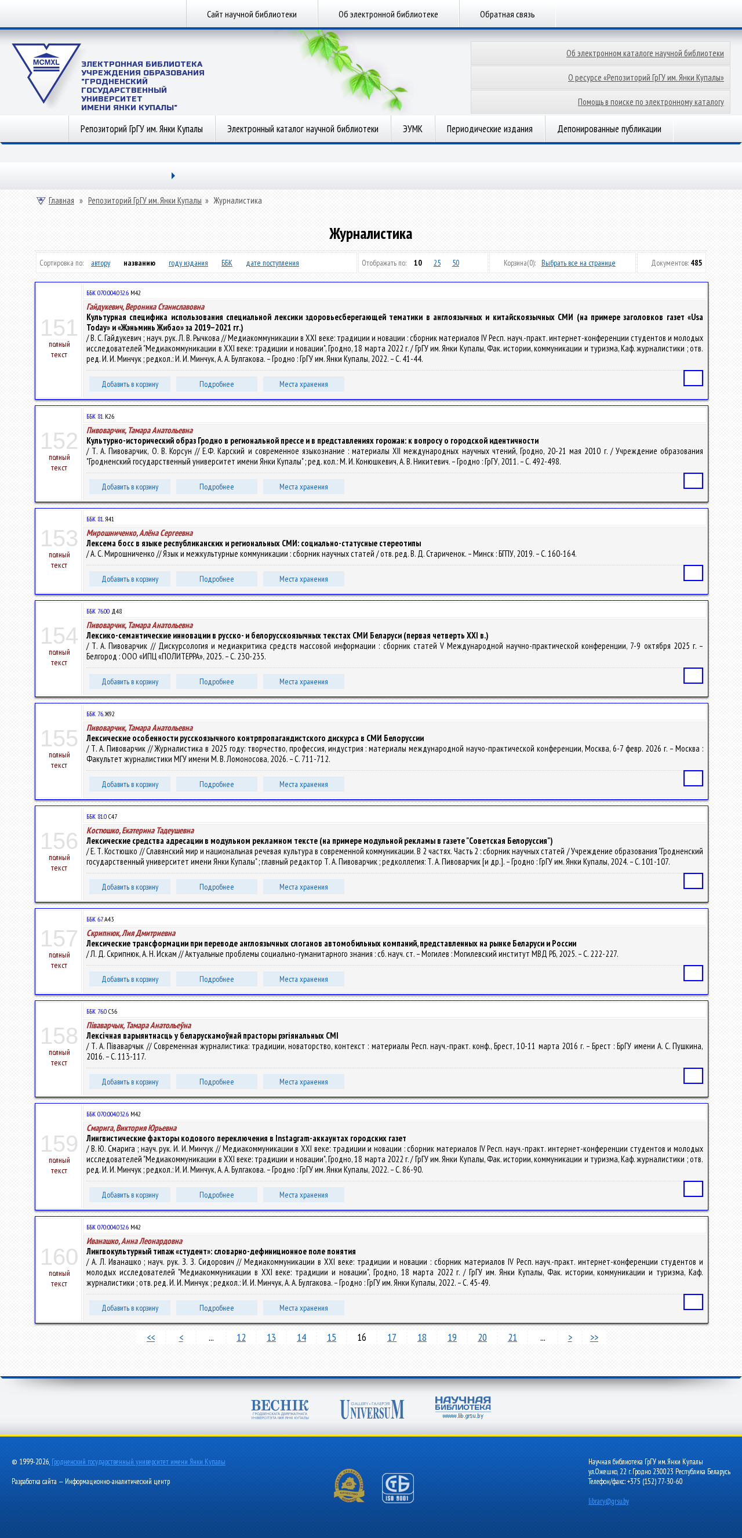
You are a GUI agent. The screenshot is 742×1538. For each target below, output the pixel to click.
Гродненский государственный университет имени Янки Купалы (138, 1462)
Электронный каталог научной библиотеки (303, 128)
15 (331, 1337)
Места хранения (303, 384)
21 (512, 1337)
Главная (61, 200)
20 (482, 1337)
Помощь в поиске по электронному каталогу (651, 101)
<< (151, 1337)
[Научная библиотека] (463, 1408)
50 (455, 262)
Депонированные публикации (609, 128)
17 (392, 1337)
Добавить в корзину (129, 384)
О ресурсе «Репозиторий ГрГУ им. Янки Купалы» (646, 77)
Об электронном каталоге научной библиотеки (645, 53)
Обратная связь (507, 14)
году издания (188, 262)
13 (271, 1337)
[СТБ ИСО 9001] (405, 1501)
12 (241, 1337)
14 (301, 1337)
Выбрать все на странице (578, 262)
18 (422, 1337)
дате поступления (272, 262)
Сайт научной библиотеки (252, 14)
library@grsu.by (608, 1501)
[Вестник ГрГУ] (280, 1410)
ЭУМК (413, 128)
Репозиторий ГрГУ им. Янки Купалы (142, 128)
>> (594, 1337)
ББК (226, 262)
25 (437, 262)
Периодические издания (490, 128)
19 (452, 1337)
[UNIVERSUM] (372, 1410)
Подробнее (216, 384)
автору (100, 262)
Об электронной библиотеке (388, 14)
